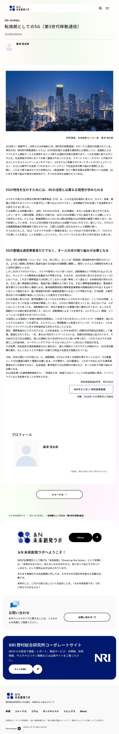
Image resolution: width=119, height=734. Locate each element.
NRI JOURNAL (36, 515)
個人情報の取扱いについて (58, 720)
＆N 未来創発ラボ (17, 515)
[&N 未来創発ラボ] (19, 8)
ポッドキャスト (51, 711)
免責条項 (9, 720)
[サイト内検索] (100, 8)
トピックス (69, 711)
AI (104, 230)
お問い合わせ (85, 617)
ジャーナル (58, 494)
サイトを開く (21, 669)
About (80, 537)
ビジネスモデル (18, 326)
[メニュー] (107, 8)
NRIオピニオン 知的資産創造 (90, 389)
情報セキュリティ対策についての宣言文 (87, 720)
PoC (50, 170)
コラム (34, 711)
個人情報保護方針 (38, 720)
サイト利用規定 (22, 720)
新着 (8, 711)
